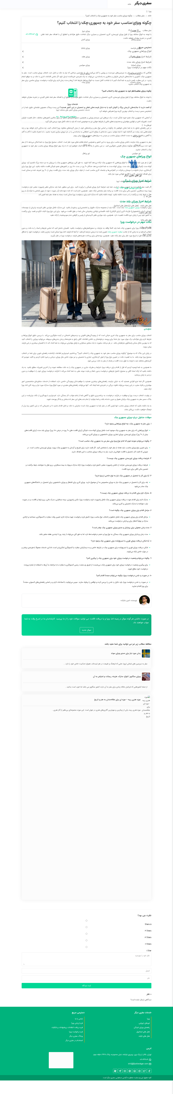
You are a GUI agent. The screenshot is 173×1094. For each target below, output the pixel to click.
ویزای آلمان (85, 39)
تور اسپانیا (86, 136)
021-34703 (144, 1059)
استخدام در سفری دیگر (74, 1040)
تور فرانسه (137, 136)
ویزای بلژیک (85, 22)
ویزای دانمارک (135, 82)
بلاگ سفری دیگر (145, 241)
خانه (129, 4)
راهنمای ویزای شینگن (142, 1027)
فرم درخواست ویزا (76, 1031)
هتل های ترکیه (132, 205)
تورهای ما (147, 125)
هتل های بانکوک (145, 212)
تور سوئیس (136, 153)
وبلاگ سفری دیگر (76, 1036)
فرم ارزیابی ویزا (77, 1023)
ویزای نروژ (86, 31)
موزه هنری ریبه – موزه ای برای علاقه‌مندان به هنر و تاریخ (117, 699)
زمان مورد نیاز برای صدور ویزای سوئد (126, 653)
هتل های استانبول (120, 205)
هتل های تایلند (145, 205)
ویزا (150, 11)
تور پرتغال (86, 153)
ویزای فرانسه (136, 48)
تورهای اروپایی (144, 1023)
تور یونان (137, 144)
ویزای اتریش (85, 73)
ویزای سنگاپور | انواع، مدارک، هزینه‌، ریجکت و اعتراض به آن (117, 676)
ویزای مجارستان (135, 73)
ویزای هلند (86, 56)
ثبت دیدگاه (86, 985)
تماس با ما (147, 248)
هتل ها (148, 196)
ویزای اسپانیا (136, 65)
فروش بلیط (147, 234)
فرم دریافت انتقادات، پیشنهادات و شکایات (67, 1027)
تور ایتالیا (86, 144)
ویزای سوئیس (84, 65)
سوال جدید (86, 630)
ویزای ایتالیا (85, 48)
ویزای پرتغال (136, 39)
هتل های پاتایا (146, 220)
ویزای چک (86, 82)
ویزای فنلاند (136, 90)
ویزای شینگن (136, 22)
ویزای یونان (136, 56)
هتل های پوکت (145, 227)
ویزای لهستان (135, 31)
